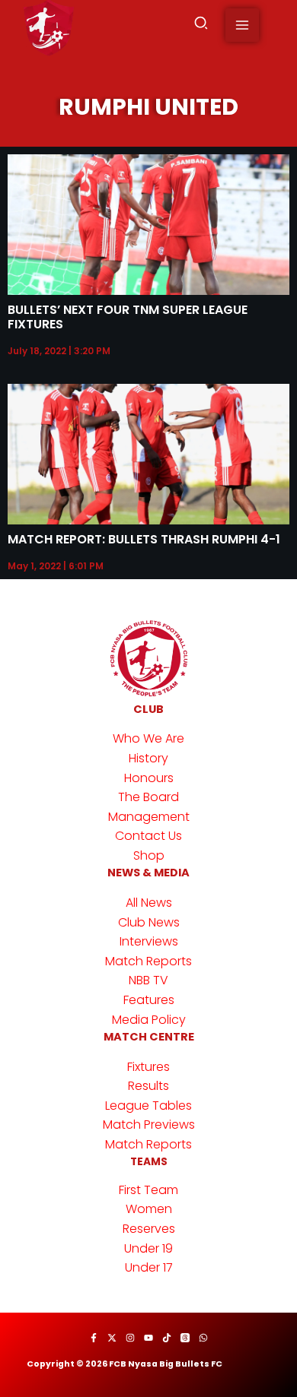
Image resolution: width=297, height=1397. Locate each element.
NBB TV (148, 980)
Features (148, 1000)
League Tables (148, 1105)
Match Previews (149, 1124)
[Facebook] (93, 1337)
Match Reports (148, 961)
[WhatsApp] (203, 1337)
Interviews (149, 941)
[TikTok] (166, 1337)
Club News (149, 922)
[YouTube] (148, 1337)
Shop (148, 855)
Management (149, 816)
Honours (149, 778)
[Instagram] (130, 1337)
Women (149, 1209)
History (148, 758)
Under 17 (149, 1267)
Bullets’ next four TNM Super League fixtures (128, 317)
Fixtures (148, 1066)
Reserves (149, 1228)
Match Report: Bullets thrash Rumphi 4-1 (144, 539)
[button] (201, 25)
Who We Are (148, 738)
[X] (112, 1337)
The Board (148, 797)
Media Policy (149, 1019)
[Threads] (185, 1337)
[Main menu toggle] (242, 25)
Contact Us (148, 835)
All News (149, 902)
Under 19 (148, 1248)
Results (148, 1085)
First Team (148, 1190)
